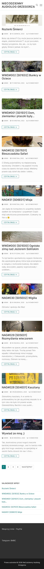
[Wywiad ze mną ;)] (22, 424)
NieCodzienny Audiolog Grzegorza (18, 5)
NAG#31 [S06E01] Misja (17, 199)
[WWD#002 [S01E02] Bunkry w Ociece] (22, 66)
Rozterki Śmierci (12, 29)
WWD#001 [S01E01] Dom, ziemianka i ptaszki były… (18, 114)
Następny (27, 467)
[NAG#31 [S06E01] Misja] (22, 190)
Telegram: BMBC (9, 540)
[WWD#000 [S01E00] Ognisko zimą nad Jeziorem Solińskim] (22, 236)
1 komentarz (33, 438)
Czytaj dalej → (10, 52)
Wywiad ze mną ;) (13, 433)
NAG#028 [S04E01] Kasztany (21, 387)
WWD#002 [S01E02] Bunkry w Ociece (21, 77)
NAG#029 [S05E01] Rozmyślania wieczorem (17, 336)
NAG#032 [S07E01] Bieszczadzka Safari (15, 152)
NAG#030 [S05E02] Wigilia (19, 298)
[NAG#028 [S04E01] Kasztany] (22, 378)
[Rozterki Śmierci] (22, 20)
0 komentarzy (33, 34)
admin (5, 34)
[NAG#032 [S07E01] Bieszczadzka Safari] (22, 141)
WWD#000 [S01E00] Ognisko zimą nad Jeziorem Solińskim (21, 247)
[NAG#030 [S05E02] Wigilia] (22, 289)
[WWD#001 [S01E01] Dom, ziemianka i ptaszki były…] (22, 103)
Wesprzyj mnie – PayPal (12, 529)
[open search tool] (37, 5)
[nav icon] (41, 5)
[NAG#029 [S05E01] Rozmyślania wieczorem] (22, 326)
